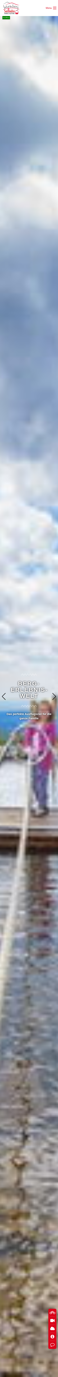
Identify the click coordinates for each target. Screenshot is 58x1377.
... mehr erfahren (29, 712)
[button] (54, 696)
